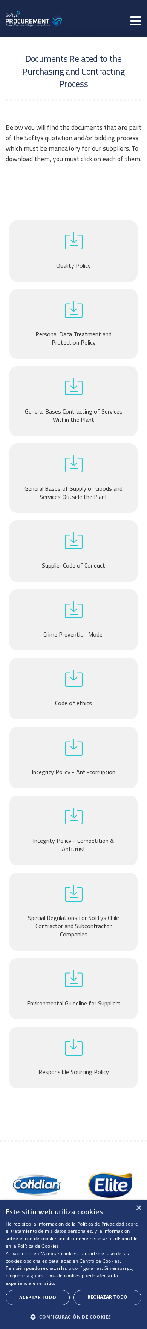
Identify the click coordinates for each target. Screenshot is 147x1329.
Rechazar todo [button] (107, 1297)
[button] (73, 1316)
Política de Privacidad (100, 1224)
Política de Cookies (38, 1246)
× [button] (138, 1208)
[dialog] (73, 1264)
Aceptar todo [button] (37, 1297)
